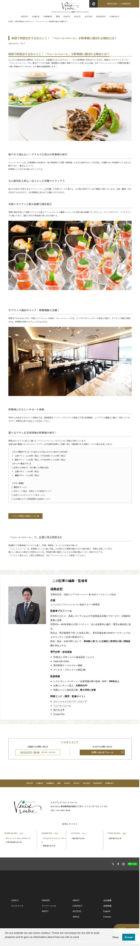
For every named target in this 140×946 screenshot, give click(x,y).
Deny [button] (116, 937)
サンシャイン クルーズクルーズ (18, 838)
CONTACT (114, 16)
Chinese (107, 917)
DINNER (47, 16)
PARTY (67, 16)
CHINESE (126, 3)
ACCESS (88, 16)
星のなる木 (59, 709)
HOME (10, 21)
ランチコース (17, 906)
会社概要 (107, 900)
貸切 (58, 16)
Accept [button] (129, 937)
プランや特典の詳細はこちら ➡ (25, 516)
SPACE (77, 16)
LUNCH (35, 16)
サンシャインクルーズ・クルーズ (70, 701)
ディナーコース (49, 906)
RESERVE (101, 16)
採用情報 (107, 906)
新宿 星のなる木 (49, 845)
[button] (5, 941)
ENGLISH (112, 3)
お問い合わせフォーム (102, 752)
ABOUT (24, 16)
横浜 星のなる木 (115, 838)
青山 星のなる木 (78, 838)
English (106, 911)
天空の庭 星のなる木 (14, 842)
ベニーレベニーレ (62, 705)
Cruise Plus (59, 714)
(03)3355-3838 (37, 752)
